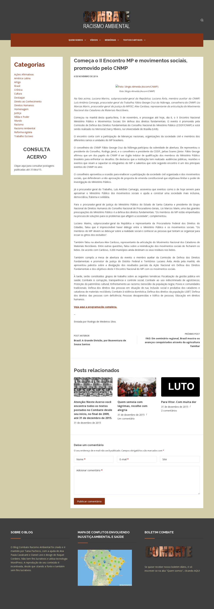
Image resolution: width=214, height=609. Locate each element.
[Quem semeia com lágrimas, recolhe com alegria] (137, 386)
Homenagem (21, 109)
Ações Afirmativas (24, 74)
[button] (85, 40)
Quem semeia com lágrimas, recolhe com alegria (132, 406)
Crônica (18, 89)
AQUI (197, 570)
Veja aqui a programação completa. (95, 306)
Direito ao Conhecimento (28, 101)
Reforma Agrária (23, 132)
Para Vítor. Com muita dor (178, 402)
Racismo (19, 124)
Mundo (18, 120)
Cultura (18, 93)
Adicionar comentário (89, 470)
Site (165, 459)
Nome (80, 459)
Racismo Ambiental (24, 128)
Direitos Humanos (24, 105)
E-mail (124, 459)
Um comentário (126, 418)
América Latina (22, 78)
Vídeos (94, 40)
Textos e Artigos (132, 40)
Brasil (17, 86)
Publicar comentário (89, 501)
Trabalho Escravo (23, 136)
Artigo (17, 82)
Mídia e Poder (21, 116)
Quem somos (76, 40)
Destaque (19, 97)
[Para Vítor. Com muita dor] (180, 386)
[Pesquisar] (202, 20)
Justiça (17, 113)
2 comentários (169, 410)
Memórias (110, 40)
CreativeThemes (69, 603)
